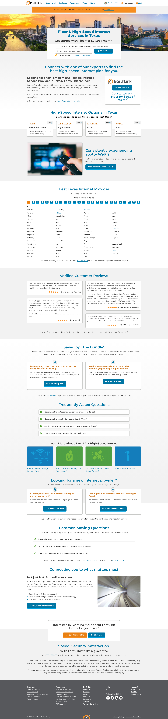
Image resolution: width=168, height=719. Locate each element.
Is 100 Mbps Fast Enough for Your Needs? (68, 469)
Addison (59, 213)
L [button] (79, 202)
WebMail (134, 692)
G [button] (56, 202)
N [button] (88, 202)
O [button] (93, 202)
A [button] (28, 202)
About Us (87, 689)
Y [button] (134, 202)
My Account (135, 689)
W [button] (129, 202)
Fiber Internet (32, 692)
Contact (86, 692)
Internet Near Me (34, 689)
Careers (86, 701)
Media (85, 694)
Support (109, 689)
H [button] (60, 202)
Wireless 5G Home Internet (37, 694)
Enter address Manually (82, 55)
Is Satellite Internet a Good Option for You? (97, 469)
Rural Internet (32, 699)
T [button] (115, 202)
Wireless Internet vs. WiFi (66, 697)
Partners (86, 697)
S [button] (111, 202)
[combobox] (73, 51)
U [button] (120, 202)
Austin (115, 250)
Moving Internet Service (65, 699)
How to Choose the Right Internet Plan (38, 469)
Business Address (64, 55)
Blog (92, 3)
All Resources (61, 704)
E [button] (47, 202)
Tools (85, 3)
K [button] (74, 202)
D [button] (42, 202)
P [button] (97, 202)
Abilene (87, 210)
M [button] (83, 202)
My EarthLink (136, 694)
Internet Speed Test (63, 689)
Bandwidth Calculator (64, 692)
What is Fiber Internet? (125, 468)
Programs (87, 699)
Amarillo (115, 228)
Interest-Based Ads (133, 717)
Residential (51, 3)
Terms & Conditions (90, 704)
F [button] (51, 202)
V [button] (124, 202)
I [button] (65, 202)
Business (63, 3)
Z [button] (138, 202)
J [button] (69, 202)
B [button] (33, 202)
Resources (74, 3)
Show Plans (104, 51)
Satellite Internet (33, 697)
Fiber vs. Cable (61, 694)
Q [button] (102, 202)
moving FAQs (118, 560)
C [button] (37, 202)
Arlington (116, 241)
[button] (37, 693)
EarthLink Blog (61, 701)
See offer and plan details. (68, 101)
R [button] (106, 202)
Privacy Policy (118, 717)
